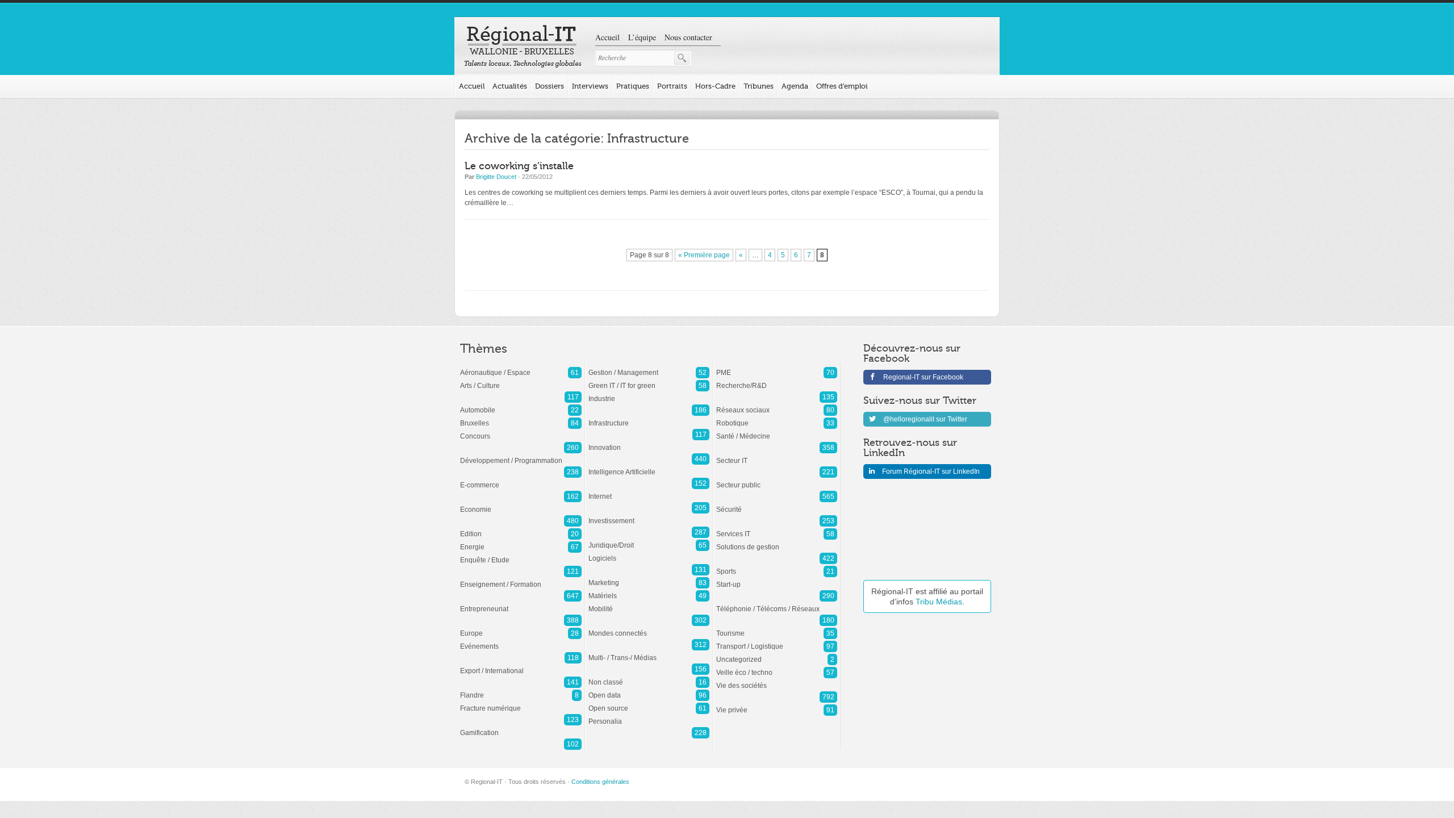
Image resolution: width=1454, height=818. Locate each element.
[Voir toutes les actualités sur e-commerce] (521, 479)
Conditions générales (600, 781)
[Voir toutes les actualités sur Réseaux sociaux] (776, 404)
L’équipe (642, 37)
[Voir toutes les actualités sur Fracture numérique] (521, 702)
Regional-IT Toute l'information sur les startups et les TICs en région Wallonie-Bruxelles (523, 46)
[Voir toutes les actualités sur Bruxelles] (521, 417)
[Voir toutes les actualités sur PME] (776, 367)
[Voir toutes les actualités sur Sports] (776, 565)
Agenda (795, 86)
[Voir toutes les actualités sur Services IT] (776, 528)
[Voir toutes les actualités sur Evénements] (521, 640)
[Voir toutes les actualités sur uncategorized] (776, 654)
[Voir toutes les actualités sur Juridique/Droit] (648, 539)
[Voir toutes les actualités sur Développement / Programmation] (521, 455)
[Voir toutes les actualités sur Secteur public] (776, 479)
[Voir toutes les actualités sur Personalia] (648, 715)
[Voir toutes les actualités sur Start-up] (776, 579)
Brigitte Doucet (496, 176)
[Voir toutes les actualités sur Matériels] (648, 590)
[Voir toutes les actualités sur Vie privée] (776, 704)
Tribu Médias (939, 601)
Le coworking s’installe (519, 166)
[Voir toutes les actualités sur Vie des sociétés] (776, 680)
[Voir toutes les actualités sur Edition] (521, 528)
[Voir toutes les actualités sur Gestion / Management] (648, 367)
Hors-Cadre (715, 86)
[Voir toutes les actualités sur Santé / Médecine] (776, 430)
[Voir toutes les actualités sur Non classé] (648, 676)
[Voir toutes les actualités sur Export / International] (521, 665)
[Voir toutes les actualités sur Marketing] (648, 577)
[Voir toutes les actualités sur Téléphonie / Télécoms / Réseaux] (776, 603)
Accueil (607, 37)
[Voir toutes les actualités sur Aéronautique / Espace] (521, 367)
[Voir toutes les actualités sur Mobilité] (648, 603)
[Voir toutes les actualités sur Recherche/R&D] (776, 380)
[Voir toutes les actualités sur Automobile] (521, 404)
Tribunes (758, 86)
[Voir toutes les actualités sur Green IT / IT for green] (648, 380)
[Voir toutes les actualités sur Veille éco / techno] (776, 667)
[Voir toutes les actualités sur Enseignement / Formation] (521, 579)
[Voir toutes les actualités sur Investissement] (648, 515)
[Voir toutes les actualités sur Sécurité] (776, 504)
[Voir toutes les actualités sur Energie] (521, 541)
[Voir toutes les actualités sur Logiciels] (648, 552)
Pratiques (632, 86)
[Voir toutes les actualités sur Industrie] (648, 393)
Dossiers (549, 86)
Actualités (509, 86)
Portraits (672, 86)
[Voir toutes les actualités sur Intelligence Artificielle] (648, 466)
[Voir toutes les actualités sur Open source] (648, 702)
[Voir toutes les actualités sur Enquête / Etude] (521, 554)
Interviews (590, 86)
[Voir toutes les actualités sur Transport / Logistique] (776, 640)
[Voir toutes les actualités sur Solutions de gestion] (776, 541)
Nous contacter (688, 37)
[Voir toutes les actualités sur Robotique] (776, 417)
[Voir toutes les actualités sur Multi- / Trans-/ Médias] (648, 652)
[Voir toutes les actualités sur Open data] (648, 689)
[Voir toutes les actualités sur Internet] (648, 491)
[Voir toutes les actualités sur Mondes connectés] (648, 627)
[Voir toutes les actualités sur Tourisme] (776, 627)
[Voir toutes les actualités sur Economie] (521, 504)
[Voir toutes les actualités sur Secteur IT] (776, 455)
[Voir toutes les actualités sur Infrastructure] (648, 417)
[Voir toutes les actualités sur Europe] (521, 627)
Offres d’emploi (842, 86)
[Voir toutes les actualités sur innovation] (648, 442)
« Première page (704, 255)
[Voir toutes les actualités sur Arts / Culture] (521, 380)
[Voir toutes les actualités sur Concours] (521, 430)
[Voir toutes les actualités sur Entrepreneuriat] (521, 603)
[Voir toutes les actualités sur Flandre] (521, 689)
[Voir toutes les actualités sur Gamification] (521, 727)
